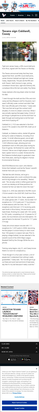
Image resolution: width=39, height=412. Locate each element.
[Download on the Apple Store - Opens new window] (12, 359)
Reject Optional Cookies (19, 402)
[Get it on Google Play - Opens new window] (26, 360)
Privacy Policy (17, 393)
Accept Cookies (19, 408)
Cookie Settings (19, 397)
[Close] (36, 369)
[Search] (32, 15)
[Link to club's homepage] (4, 14)
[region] (19, 389)
